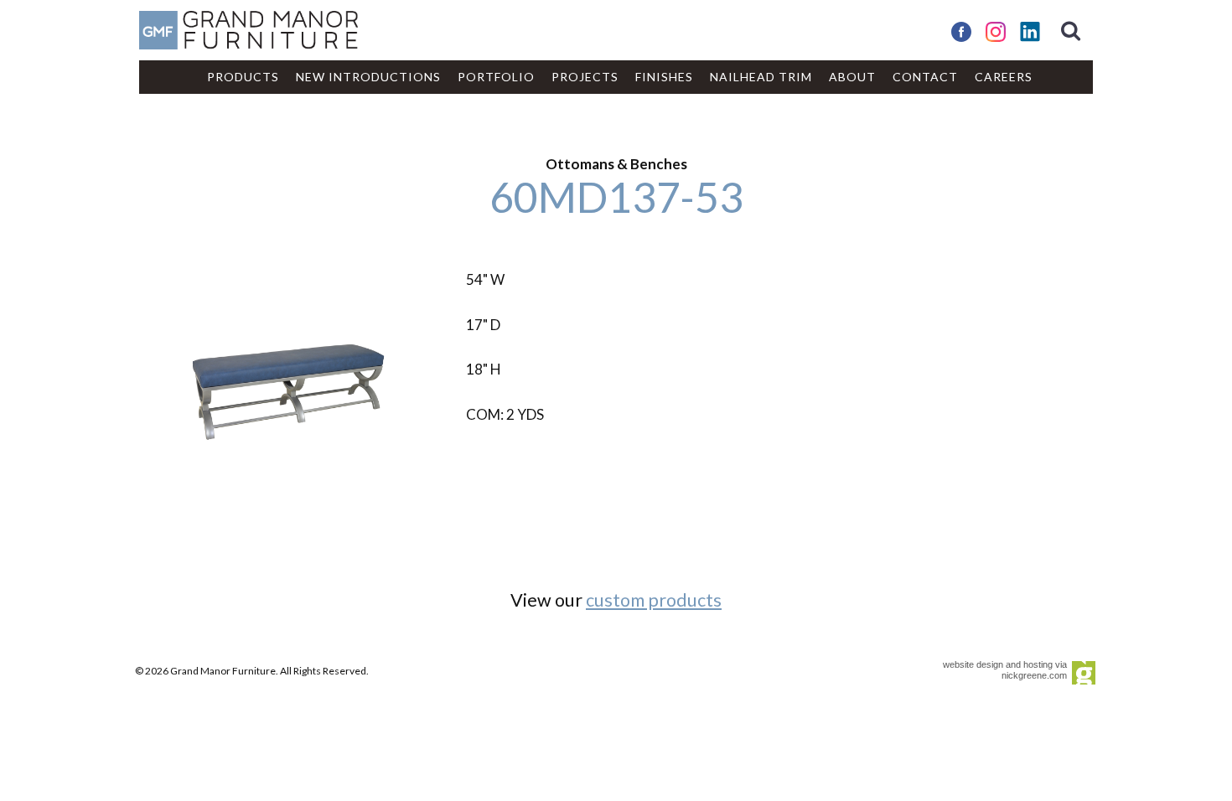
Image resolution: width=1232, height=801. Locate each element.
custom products (654, 600)
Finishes (664, 77)
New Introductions (368, 77)
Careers (1004, 77)
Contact (925, 77)
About (852, 77)
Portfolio (496, 77)
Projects (585, 77)
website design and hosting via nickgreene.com (1005, 669)
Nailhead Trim (761, 77)
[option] (289, 384)
